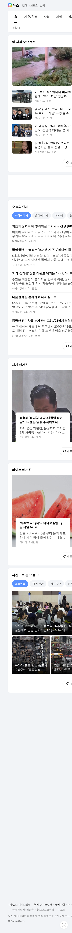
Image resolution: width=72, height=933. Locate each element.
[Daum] (10, 5)
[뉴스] (16, 5)
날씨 (42, 5)
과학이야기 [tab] (21, 215)
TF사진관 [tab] (38, 583)
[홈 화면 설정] (64, 925)
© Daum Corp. (16, 921)
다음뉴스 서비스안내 (19, 904)
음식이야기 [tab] (41, 215)
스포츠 (33, 5)
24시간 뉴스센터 (43, 904)
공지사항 (60, 904)
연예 (25, 5)
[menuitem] (15, 16)
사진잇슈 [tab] (56, 583)
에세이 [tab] (59, 215)
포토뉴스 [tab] (20, 583)
